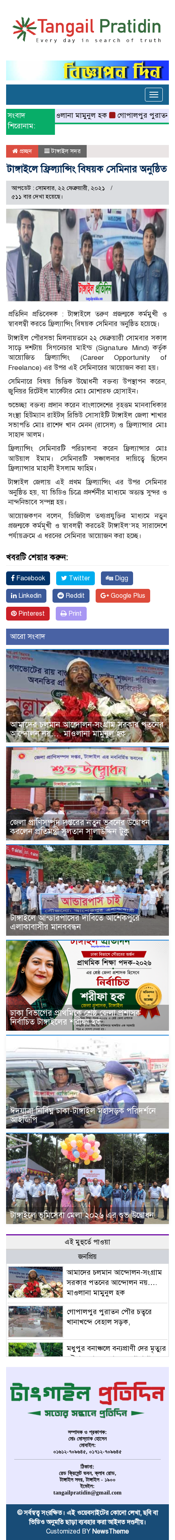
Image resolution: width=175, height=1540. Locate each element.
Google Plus (127, 596)
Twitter (78, 578)
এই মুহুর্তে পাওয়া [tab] (87, 1242)
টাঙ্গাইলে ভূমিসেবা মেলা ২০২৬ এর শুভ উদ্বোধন (82, 1215)
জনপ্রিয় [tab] (87, 1256)
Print (74, 614)
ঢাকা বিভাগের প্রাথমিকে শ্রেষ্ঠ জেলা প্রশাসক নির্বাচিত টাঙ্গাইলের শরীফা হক (75, 1017)
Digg (120, 578)
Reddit (74, 596)
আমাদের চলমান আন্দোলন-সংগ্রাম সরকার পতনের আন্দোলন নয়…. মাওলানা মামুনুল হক (87, 729)
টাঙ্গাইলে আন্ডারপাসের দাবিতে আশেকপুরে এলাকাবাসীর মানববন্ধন (75, 922)
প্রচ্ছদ (25, 151)
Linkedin (29, 596)
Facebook (30, 578)
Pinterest (31, 614)
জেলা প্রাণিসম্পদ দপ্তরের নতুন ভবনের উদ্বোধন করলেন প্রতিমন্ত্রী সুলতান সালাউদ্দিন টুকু (80, 827)
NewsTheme (110, 1531)
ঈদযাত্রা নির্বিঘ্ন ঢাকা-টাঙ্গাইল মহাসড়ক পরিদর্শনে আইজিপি (83, 1115)
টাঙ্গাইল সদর (66, 151)
